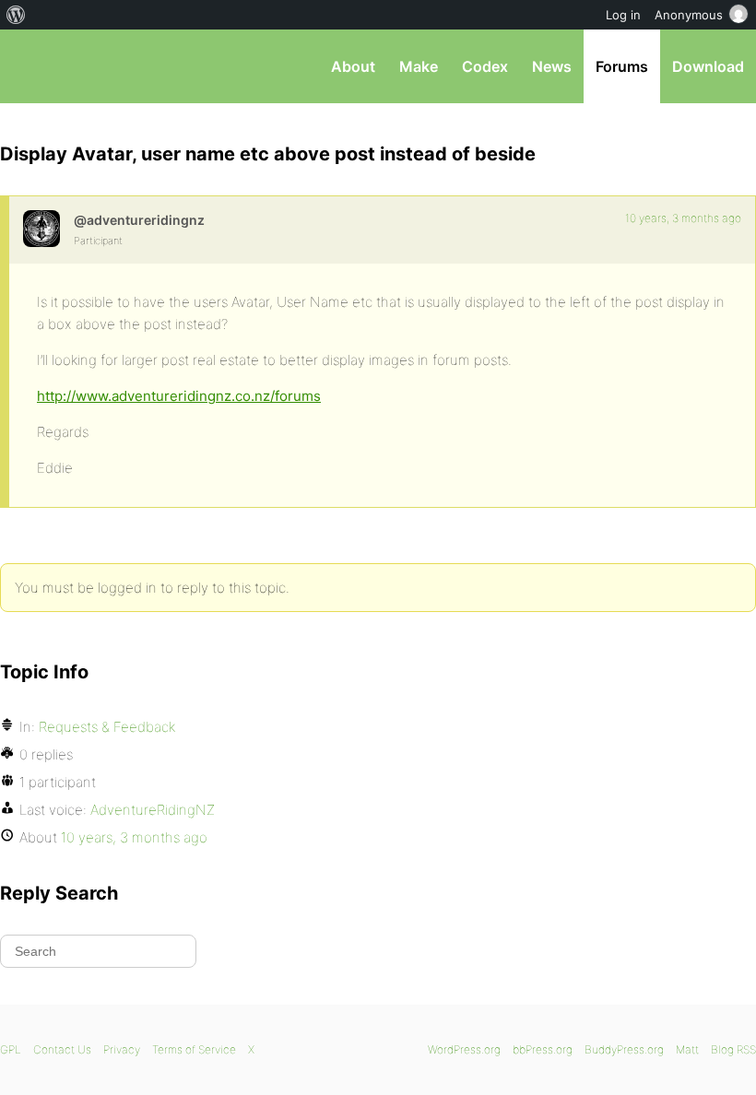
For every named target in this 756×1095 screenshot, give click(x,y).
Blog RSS (733, 1049)
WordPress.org (464, 1049)
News (552, 66)
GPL (10, 1049)
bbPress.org (30, 66)
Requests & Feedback (107, 727)
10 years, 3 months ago (683, 218)
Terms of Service (194, 1049)
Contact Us (62, 1049)
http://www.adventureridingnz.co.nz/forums (179, 396)
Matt (687, 1049)
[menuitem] (16, 14)
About (353, 66)
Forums (622, 66)
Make (418, 66)
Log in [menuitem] (623, 14)
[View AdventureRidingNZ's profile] (41, 228)
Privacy (121, 1049)
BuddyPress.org (624, 1049)
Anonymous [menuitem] (689, 14)
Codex (485, 66)
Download (708, 66)
